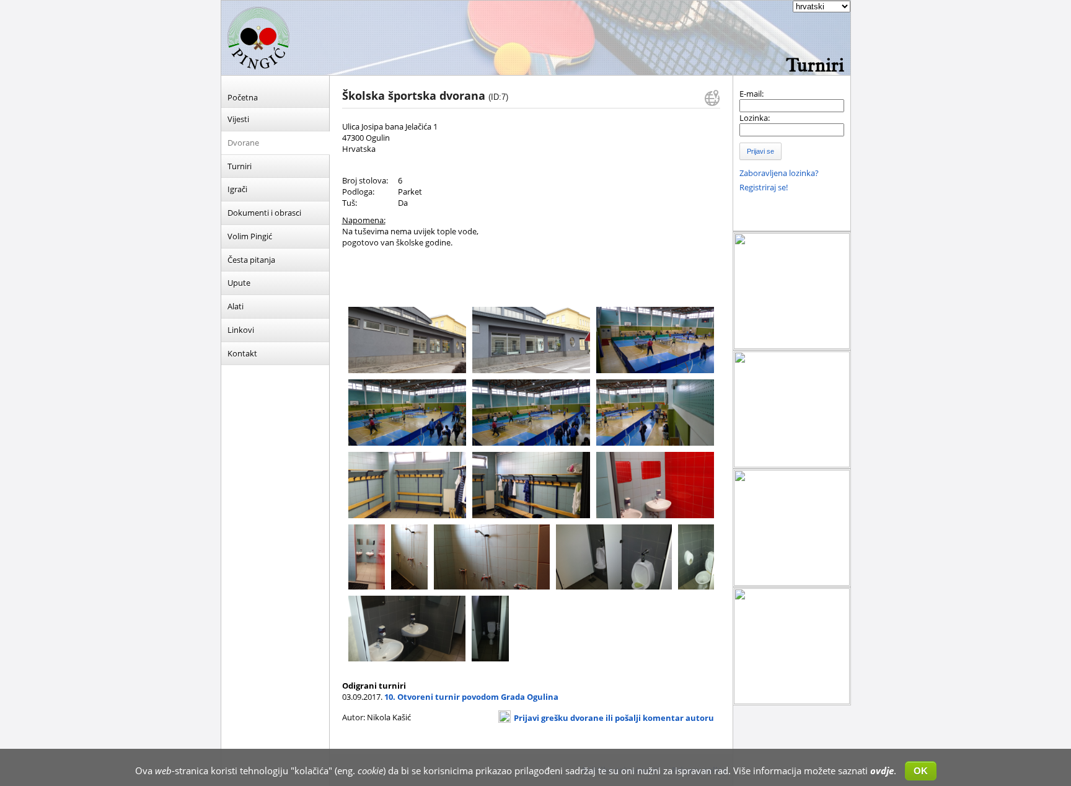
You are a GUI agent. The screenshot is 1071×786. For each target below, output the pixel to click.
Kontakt (242, 353)
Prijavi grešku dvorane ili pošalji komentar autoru (614, 717)
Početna (242, 97)
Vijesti (238, 119)
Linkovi (240, 329)
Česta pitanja (251, 259)
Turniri (239, 166)
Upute (238, 282)
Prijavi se (760, 151)
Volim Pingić (249, 236)
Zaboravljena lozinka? (779, 173)
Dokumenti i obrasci (264, 212)
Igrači (237, 189)
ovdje (882, 770)
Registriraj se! (763, 187)
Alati (235, 306)
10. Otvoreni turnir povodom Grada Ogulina (471, 696)
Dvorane (243, 142)
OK (921, 771)
